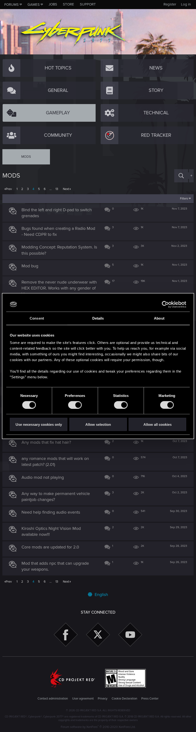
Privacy (102, 698)
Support (88, 4)
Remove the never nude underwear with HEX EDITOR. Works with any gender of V (59, 288)
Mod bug (30, 266)
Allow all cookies (157, 424)
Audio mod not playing (43, 477)
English (100, 594)
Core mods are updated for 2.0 (50, 547)
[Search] (181, 175)
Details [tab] (98, 318)
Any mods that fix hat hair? (46, 442)
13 (56, 189)
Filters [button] (184, 198)
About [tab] (159, 318)
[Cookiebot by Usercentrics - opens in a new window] (165, 304)
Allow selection (98, 424)
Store (68, 4)
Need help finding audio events (51, 512)
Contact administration (53, 698)
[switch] (75, 405)
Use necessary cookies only (39, 424)
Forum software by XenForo (98, 727)
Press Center (149, 698)
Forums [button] (11, 4)
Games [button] (33, 4)
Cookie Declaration (124, 698)
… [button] (50, 189)
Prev (9, 189)
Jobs (53, 4)
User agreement (83, 698)
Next (66, 189)
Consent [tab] (37, 318)
